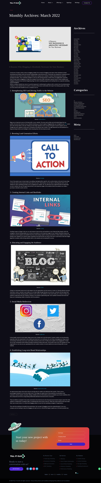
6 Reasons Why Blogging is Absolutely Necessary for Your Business (36, 67)
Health (76, 110)
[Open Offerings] (62, 3)
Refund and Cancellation (64, 480)
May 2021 (76, 72)
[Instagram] (33, 468)
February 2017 (77, 80)
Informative (77, 112)
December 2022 (77, 59)
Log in (75, 135)
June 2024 (76, 46)
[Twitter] (30, 468)
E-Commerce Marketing (80, 106)
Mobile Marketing (78, 115)
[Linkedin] (37, 468)
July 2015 (76, 82)
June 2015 (76, 83)
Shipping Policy (53, 480)
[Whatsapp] (99, 469)
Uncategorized (78, 118)
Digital (46, 474)
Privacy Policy (34, 480)
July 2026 (76, 40)
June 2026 (76, 41)
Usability (58, 474)
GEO (75, 109)
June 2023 (76, 54)
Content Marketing (79, 103)
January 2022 (77, 62)
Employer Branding (79, 108)
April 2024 (76, 49)
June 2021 (76, 70)
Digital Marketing (78, 105)
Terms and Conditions (43, 480)
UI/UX (75, 116)
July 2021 (76, 69)
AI (74, 100)
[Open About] (52, 3)
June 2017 (76, 79)
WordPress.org (77, 139)
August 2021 (76, 67)
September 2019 (77, 77)
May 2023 (76, 56)
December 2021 (77, 63)
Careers (65, 474)
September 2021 (77, 66)
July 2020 (76, 76)
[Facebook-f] (27, 468)
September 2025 (77, 44)
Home (11, 10)
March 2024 (76, 50)
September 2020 (77, 75)
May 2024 (76, 47)
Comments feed (77, 138)
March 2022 (76, 60)
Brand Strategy (78, 102)
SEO (66, 124)
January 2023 (77, 57)
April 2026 (76, 43)
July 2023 (76, 53)
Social (52, 474)
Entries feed (76, 136)
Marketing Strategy (79, 113)
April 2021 (76, 73)
